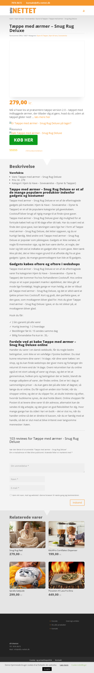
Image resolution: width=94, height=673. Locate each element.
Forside (55, 621)
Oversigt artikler (72, 621)
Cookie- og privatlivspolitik (40, 660)
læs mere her (42, 117)
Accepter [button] (47, 669)
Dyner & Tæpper (42, 19)
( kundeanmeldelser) (34, 151)
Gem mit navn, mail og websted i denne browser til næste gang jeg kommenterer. (45, 495)
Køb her (23, 140)
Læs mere (64, 665)
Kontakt (55, 628)
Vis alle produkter (59, 625)
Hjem (11, 19)
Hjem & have (19, 19)
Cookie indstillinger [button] (79, 665)
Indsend (77, 502)
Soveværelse (30, 19)
